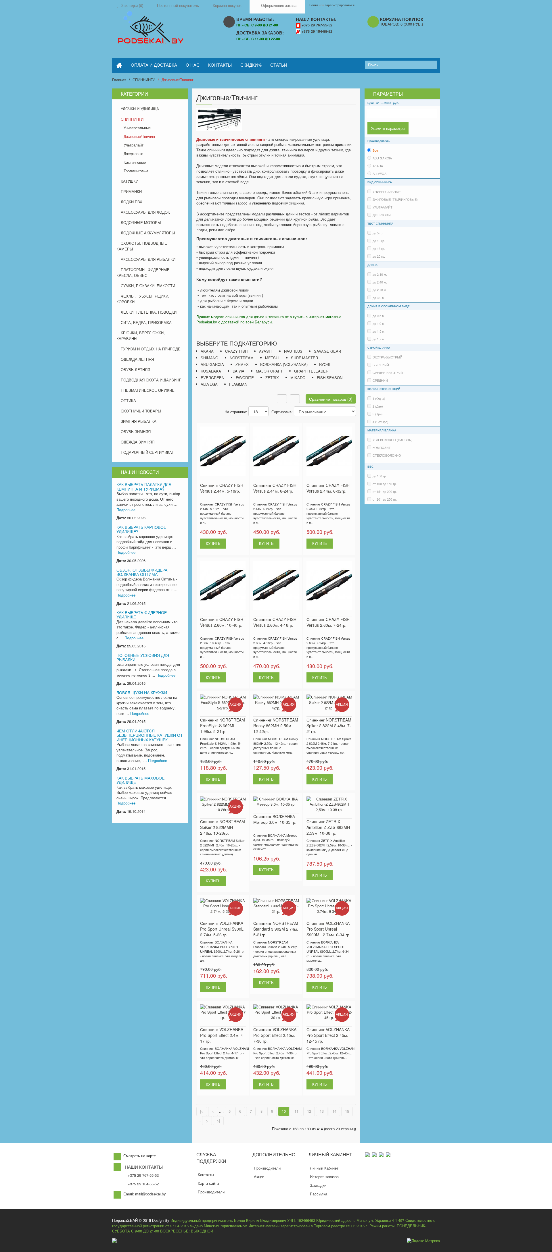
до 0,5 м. (379, 315)
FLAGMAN (238, 384)
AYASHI (266, 351)
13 (322, 1111)
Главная (119, 79)
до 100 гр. (380, 476)
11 (296, 1111)
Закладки (318, 1185)
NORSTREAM (242, 357)
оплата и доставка (154, 65)
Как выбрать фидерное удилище (141, 614)
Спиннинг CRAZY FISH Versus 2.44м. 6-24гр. (274, 488)
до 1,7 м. (379, 339)
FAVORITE (245, 377)
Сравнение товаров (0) (330, 399)
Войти (313, 5)
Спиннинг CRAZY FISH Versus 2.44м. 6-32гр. (328, 488)
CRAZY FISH (236, 351)
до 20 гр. (379, 256)
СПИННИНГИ (144, 79)
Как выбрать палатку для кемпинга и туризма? (143, 486)
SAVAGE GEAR (327, 351)
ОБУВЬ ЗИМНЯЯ (136, 431)
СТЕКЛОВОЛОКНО (387, 455)
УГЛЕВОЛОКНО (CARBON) (393, 439)
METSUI (272, 357)
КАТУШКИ (129, 181)
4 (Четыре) (380, 421)
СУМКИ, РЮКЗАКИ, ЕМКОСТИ (148, 285)
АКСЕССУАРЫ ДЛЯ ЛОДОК (145, 212)
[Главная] (119, 65)
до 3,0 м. (379, 297)
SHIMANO (209, 357)
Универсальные (137, 127)
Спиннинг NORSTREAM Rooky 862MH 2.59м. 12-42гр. (275, 725)
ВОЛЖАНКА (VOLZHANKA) (284, 364)
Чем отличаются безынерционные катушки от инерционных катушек (149, 735)
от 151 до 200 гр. (385, 491)
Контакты (206, 1174)
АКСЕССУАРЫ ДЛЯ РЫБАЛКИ (148, 259)
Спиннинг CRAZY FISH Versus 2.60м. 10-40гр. (221, 622)
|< (201, 1111)
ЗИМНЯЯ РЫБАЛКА (138, 421)
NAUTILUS (293, 351)
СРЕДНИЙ (380, 380)
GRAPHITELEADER (311, 371)
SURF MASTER (304, 357)
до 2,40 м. (380, 282)
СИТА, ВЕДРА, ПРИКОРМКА (146, 322)
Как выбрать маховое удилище (140, 780)
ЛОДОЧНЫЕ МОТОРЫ (141, 222)
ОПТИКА (128, 400)
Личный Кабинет (324, 1168)
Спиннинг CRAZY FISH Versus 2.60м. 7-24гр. (328, 622)
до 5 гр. (378, 233)
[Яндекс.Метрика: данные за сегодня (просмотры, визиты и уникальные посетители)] (423, 1241)
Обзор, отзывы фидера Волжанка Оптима (141, 572)
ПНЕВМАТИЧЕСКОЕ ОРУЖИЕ (148, 390)
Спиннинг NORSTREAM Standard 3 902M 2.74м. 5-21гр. (275, 928)
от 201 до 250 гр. (385, 499)
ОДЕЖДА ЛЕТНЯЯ (137, 359)
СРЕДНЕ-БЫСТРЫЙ (388, 372)
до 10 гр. (379, 240)
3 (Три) (378, 414)
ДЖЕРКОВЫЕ (383, 215)
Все (375, 150)
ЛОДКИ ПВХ (131, 202)
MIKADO (297, 377)
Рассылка (318, 1194)
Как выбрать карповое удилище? (141, 529)
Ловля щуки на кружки (141, 692)
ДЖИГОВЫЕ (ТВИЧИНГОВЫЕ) (395, 199)
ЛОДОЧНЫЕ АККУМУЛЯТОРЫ (148, 233)
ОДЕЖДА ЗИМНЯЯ (137, 442)
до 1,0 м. (379, 323)
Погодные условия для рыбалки (142, 657)
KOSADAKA (211, 371)
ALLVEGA (209, 384)
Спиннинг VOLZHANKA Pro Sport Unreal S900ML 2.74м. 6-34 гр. (328, 928)
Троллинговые (136, 170)
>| (218, 1120)
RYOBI (324, 364)
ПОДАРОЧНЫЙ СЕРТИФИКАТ (147, 452)
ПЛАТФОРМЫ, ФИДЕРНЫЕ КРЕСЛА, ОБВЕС (143, 272)
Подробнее (125, 509)
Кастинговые (135, 162)
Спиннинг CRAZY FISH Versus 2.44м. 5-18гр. (221, 488)
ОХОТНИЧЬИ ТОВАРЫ (141, 411)
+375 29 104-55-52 (317, 31)
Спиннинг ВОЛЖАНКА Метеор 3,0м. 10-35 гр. (274, 819)
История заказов (324, 1176)
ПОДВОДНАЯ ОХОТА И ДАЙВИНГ (151, 380)
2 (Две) (378, 406)
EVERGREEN (212, 377)
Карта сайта (208, 1183)
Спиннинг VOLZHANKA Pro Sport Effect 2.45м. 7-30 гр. (274, 1035)
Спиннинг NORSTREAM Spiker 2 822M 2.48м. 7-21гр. (328, 725)
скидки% (251, 65)
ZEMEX (242, 364)
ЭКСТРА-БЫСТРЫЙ (387, 357)
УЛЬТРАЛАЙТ (382, 207)
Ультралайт (133, 145)
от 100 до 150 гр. (385, 483)
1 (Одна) (379, 398)
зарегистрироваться (339, 5)
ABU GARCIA (212, 364)
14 (334, 1111)
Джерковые (133, 153)
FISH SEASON (329, 377)
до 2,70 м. (380, 290)
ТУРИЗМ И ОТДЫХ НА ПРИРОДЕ (151, 349)
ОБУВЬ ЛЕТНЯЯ (135, 369)
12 (309, 1111)
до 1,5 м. (379, 331)
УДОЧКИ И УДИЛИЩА (140, 108)
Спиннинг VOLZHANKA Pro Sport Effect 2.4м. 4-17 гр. (222, 1035)
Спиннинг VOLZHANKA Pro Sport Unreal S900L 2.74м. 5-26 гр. (222, 928)
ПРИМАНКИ (131, 191)
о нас (193, 65)
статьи (278, 65)
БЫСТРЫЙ (381, 364)
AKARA (207, 351)
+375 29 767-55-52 (317, 25)
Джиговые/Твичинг (177, 79)
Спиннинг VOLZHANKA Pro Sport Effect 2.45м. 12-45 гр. (328, 1035)
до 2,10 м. (380, 274)
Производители (211, 1192)
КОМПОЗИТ (382, 447)
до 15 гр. (379, 248)
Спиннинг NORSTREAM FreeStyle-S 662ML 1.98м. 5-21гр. (222, 725)
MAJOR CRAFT (269, 371)
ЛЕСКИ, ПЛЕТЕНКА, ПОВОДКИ (149, 312)
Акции (259, 1176)
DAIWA (238, 371)
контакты (220, 65)
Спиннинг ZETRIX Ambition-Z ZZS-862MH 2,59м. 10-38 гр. (328, 827)
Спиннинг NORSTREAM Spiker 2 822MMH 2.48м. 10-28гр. (222, 827)
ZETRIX (272, 377)
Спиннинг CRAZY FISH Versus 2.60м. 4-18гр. (274, 622)
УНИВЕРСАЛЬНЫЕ (387, 191)
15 (347, 1111)
